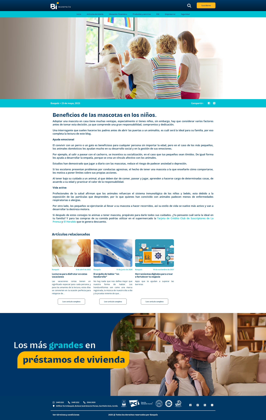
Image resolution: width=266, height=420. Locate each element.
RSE (157, 14)
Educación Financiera (118, 14)
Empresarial (170, 14)
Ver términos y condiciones (66, 414)
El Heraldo (70, 221)
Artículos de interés (95, 14)
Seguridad (185, 14)
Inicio (78, 14)
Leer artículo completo (71, 301)
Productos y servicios (142, 14)
